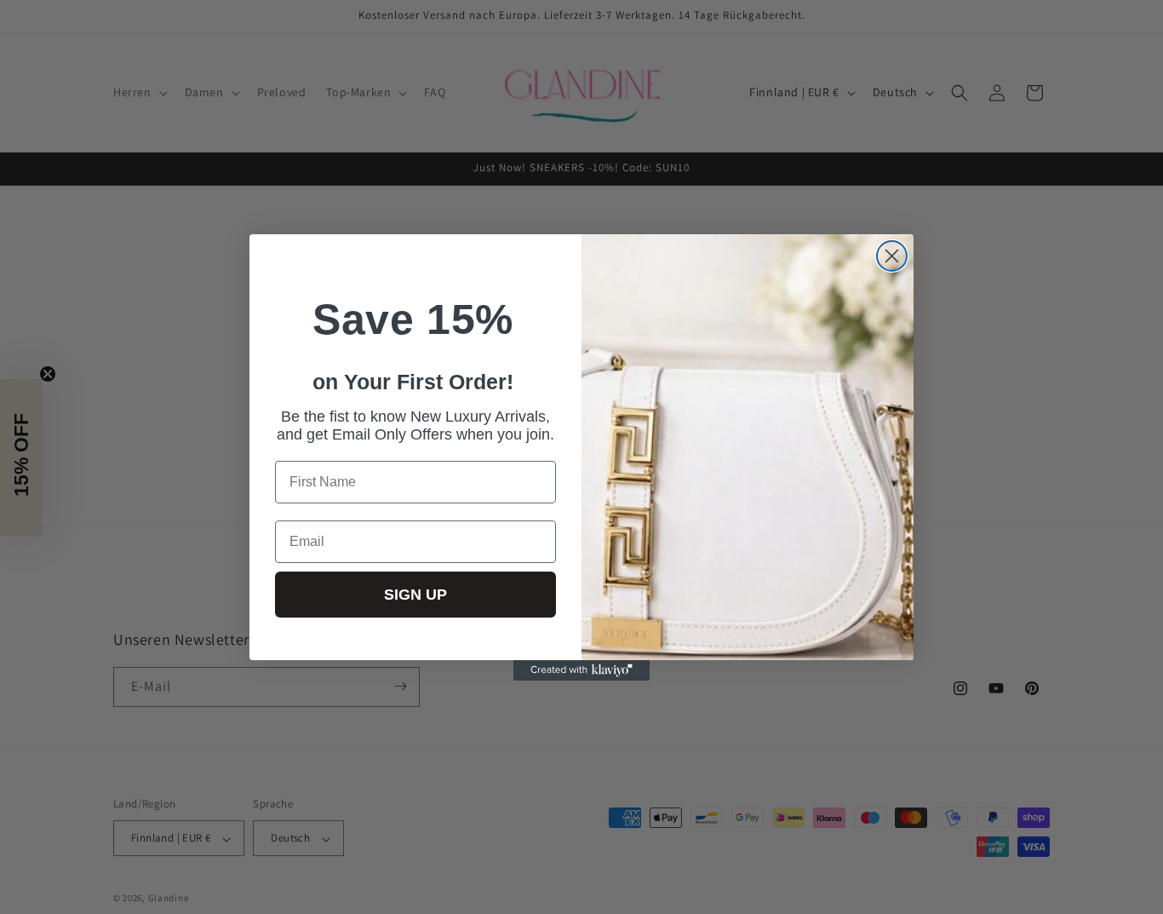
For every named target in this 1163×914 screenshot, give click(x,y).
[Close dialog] (892, 256)
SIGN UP (415, 594)
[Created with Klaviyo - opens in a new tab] (581, 670)
